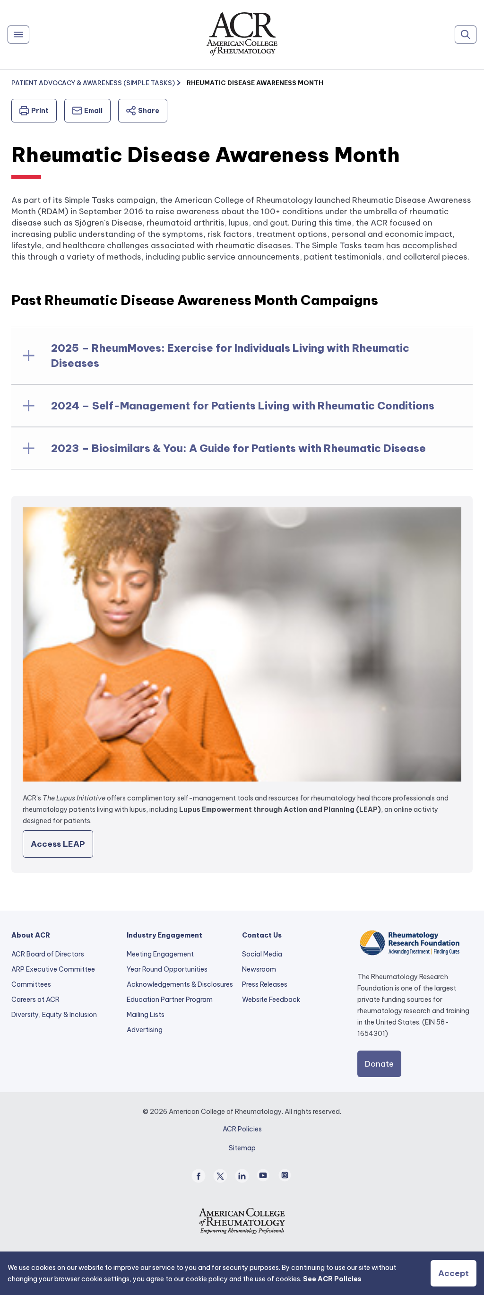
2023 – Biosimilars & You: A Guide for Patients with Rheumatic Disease (238, 448)
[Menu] (18, 34)
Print (40, 110)
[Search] (465, 34)
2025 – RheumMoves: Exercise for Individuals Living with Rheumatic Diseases (230, 355)
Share (148, 110)
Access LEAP (58, 844)
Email (93, 110)
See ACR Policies (332, 1279)
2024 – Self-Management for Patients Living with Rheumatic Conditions (242, 405)
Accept (453, 1273)
